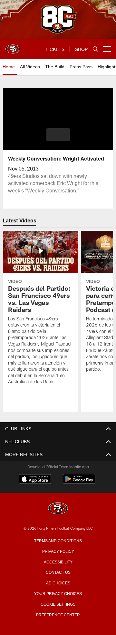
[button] (58, 134)
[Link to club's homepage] (13, 46)
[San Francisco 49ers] (58, 509)
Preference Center (58, 614)
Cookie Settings (58, 603)
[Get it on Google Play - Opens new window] (79, 482)
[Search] (95, 49)
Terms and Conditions (58, 540)
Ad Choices (58, 582)
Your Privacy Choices (58, 593)
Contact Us (58, 572)
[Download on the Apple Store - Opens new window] (35, 479)
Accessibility (58, 561)
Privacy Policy (58, 551)
